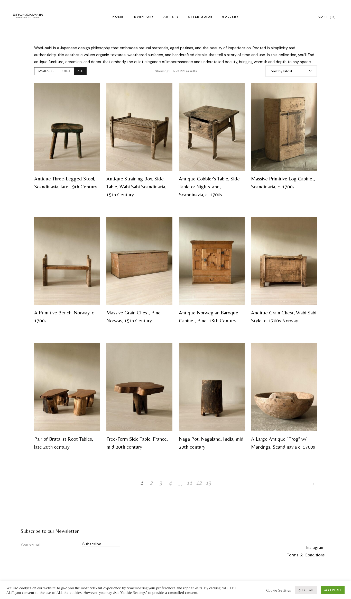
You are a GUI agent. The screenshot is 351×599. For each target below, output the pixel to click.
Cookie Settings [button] (278, 590)
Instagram (315, 547)
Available (46, 70)
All (80, 70)
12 (199, 483)
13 (208, 483)
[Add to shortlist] (92, 90)
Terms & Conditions (306, 554)
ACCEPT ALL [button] (332, 590)
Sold (66, 70)
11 (189, 483)
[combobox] (291, 71)
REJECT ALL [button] (306, 590)
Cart (326, 17)
